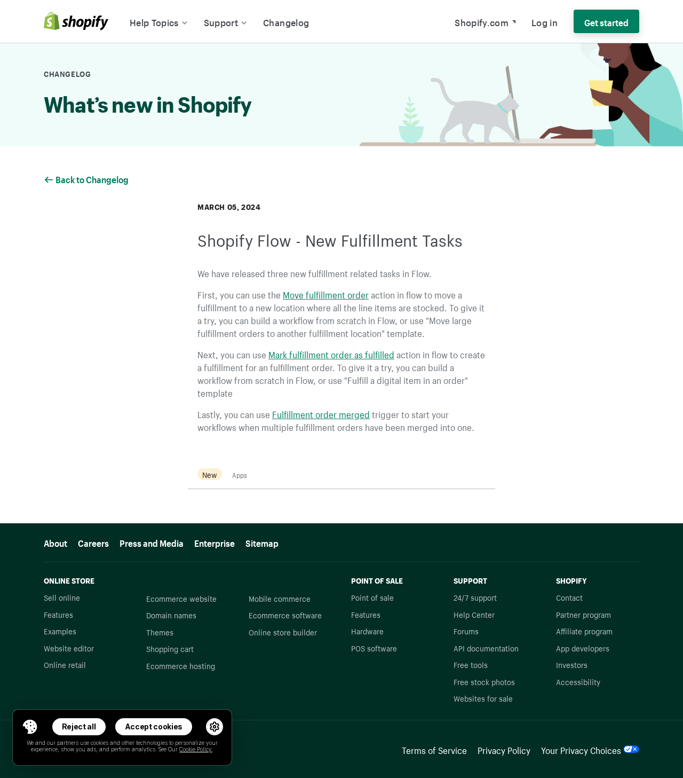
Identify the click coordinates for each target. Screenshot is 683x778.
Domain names (171, 614)
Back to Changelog (92, 178)
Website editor (69, 648)
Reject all (79, 726)
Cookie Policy (195, 749)
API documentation (486, 648)
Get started (606, 21)
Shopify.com (482, 21)
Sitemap (262, 542)
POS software (374, 648)
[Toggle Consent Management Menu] (29, 726)
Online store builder (283, 632)
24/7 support (475, 597)
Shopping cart (170, 648)
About (55, 542)
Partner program (583, 614)
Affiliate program (584, 630)
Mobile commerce (280, 598)
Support (221, 21)
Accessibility (578, 681)
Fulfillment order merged (321, 413)
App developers (582, 648)
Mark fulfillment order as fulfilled (331, 353)
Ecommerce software (285, 614)
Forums (466, 630)
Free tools (471, 664)
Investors (571, 664)
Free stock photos (484, 681)
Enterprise (214, 542)
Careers (93, 542)
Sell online (62, 597)
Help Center (474, 614)
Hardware (367, 630)
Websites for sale (483, 698)
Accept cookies (154, 726)
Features (58, 614)
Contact (569, 597)
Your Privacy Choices (581, 749)
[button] (29, 726)
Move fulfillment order (326, 294)
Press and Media (152, 542)
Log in (544, 21)
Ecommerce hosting (180, 665)
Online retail (65, 664)
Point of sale (372, 597)
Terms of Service (434, 749)
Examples (60, 630)
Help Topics (154, 21)
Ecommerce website (181, 598)
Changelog (286, 21)
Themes (159, 632)
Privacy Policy (504, 749)
